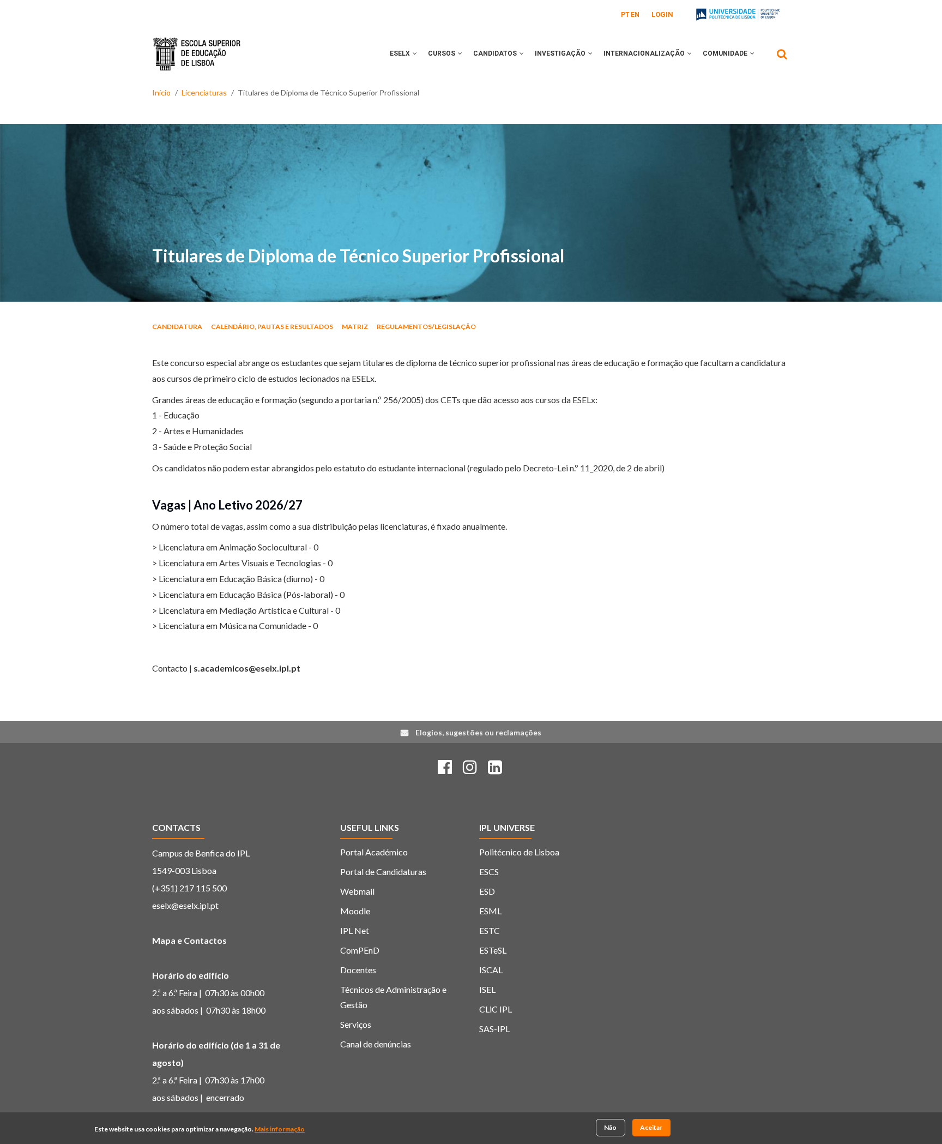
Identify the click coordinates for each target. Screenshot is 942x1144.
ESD (487, 891)
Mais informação (280, 1129)
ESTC (489, 930)
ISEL (487, 989)
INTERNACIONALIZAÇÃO (644, 53)
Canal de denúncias (375, 1044)
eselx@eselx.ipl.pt (185, 905)
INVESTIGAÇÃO (561, 53)
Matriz (355, 326)
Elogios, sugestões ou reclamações (478, 732)
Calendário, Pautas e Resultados (272, 326)
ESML (490, 911)
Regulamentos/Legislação (426, 326)
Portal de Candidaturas (383, 871)
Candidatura (177, 326)
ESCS (489, 871)
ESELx (401, 53)
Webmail (357, 891)
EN (635, 15)
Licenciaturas (204, 92)
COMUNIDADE (726, 53)
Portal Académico (374, 852)
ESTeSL (492, 950)
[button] (415, 53)
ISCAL (491, 970)
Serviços (355, 1024)
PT (625, 15)
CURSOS (442, 53)
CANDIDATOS (495, 53)
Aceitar (651, 1127)
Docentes (358, 970)
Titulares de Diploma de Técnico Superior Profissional (358, 255)
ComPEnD (359, 950)
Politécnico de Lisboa (519, 852)
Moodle (355, 911)
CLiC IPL (495, 1009)
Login (662, 14)
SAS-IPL (494, 1028)
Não (610, 1127)
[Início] (196, 45)
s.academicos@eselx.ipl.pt (247, 668)
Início (161, 92)
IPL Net (354, 930)
